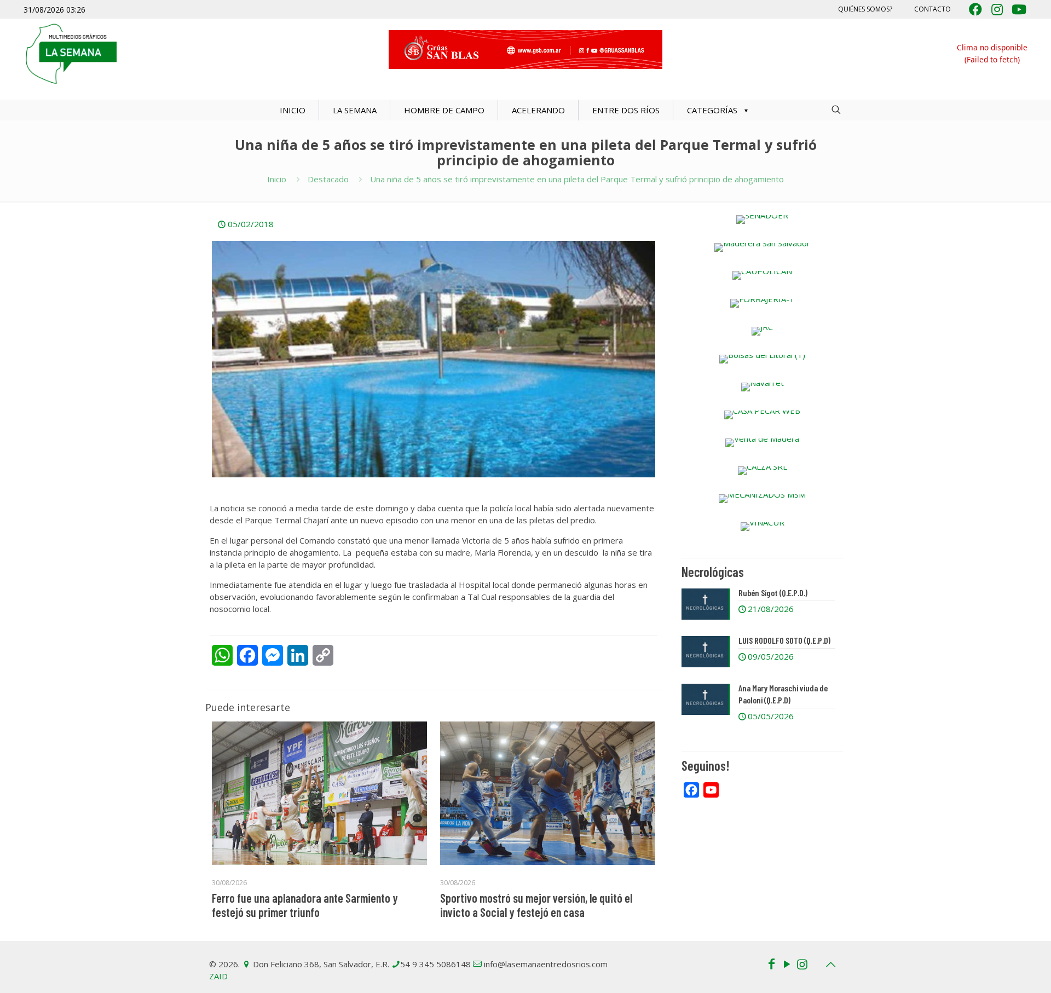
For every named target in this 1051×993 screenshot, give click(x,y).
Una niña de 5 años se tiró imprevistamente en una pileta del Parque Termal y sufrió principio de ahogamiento (577, 179)
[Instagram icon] (802, 963)
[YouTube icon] (787, 963)
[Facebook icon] (771, 963)
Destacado (328, 179)
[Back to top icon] (830, 964)
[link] (762, 219)
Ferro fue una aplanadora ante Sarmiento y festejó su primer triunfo (305, 905)
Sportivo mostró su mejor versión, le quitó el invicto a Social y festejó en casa (536, 905)
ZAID (218, 976)
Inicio (276, 179)
